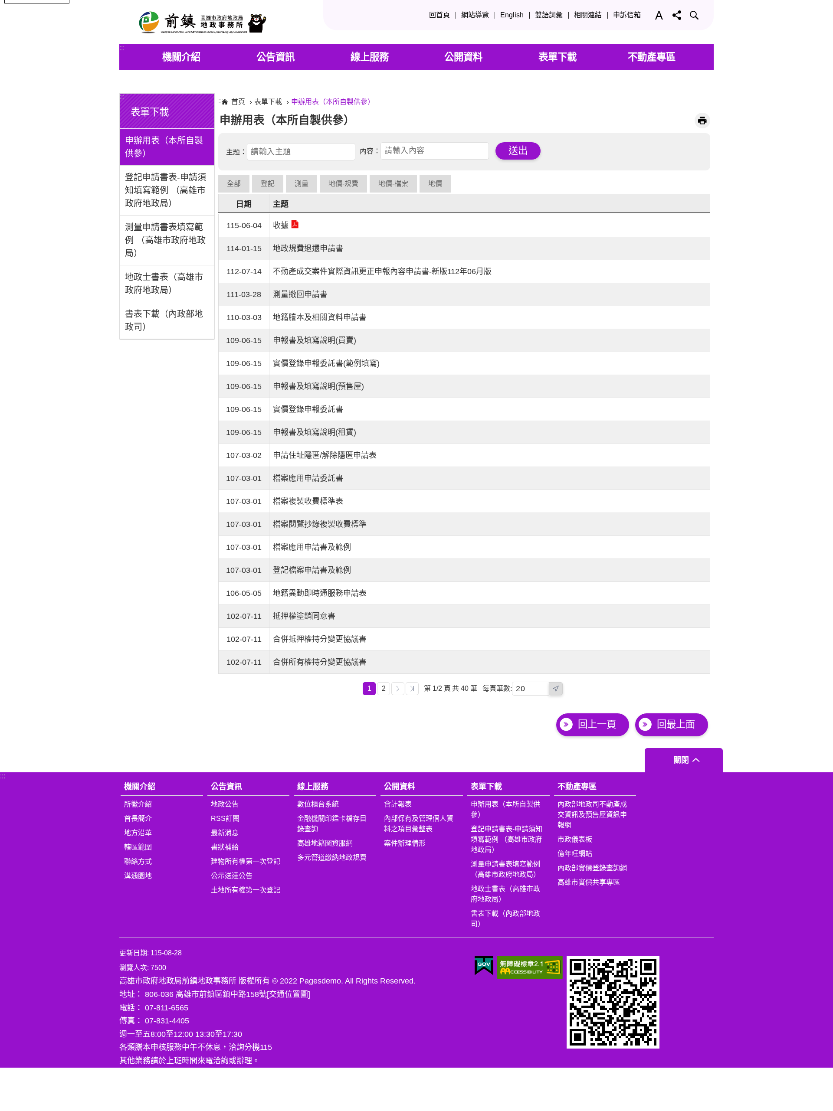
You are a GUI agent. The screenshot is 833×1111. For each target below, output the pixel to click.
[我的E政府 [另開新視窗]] (484, 966)
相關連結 (588, 15)
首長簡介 (138, 818)
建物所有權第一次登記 (245, 861)
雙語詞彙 (549, 15)
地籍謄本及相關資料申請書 (320, 317)
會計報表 (398, 804)
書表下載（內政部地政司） (164, 320)
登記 (268, 183)
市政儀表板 (575, 839)
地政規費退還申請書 (308, 248)
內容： (370, 150)
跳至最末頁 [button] (412, 688)
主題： (236, 152)
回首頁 (439, 15)
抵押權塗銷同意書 (304, 616)
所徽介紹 (138, 804)
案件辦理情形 (405, 843)
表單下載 (557, 57)
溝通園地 (138, 875)
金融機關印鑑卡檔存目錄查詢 (332, 824)
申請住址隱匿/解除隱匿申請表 (325, 455)
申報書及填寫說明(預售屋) (318, 386)
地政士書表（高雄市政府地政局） (164, 283)
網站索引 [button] (694, 15)
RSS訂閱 (225, 818)
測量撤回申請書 (300, 294)
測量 (301, 183)
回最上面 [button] (676, 724)
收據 (281, 225)
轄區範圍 (138, 847)
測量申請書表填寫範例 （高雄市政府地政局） (165, 240)
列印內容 (702, 120)
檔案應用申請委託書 (308, 478)
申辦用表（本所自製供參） (164, 147)
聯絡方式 (138, 861)
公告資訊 (275, 57)
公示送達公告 (232, 875)
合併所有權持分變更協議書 (320, 662)
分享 (676, 15)
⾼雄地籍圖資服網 (325, 843)
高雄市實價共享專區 (589, 882)
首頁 (238, 101)
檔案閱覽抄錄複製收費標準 (320, 524)
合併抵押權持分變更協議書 (320, 639)
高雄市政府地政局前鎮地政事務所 (199, 22)
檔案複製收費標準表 (308, 501)
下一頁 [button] (397, 688)
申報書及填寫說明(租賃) (314, 432)
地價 (435, 183)
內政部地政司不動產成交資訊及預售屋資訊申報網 (592, 815)
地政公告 (225, 804)
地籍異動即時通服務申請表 (320, 593)
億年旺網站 (575, 853)
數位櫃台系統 (318, 804)
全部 (234, 183)
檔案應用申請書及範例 (312, 547)
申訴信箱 (627, 15)
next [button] (556, 688)
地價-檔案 (393, 183)
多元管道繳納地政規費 (332, 857)
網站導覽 (475, 15)
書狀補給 (225, 847)
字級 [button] (657, 15)
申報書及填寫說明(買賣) (314, 340)
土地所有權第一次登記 (245, 890)
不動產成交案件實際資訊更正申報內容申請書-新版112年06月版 (382, 271)
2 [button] (384, 688)
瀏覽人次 (133, 967)
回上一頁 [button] (597, 724)
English (512, 15)
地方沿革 (138, 833)
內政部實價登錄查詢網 (592, 868)
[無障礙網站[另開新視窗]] (530, 967)
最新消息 (225, 833)
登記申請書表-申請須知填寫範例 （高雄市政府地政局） (165, 190)
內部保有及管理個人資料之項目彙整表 (418, 824)
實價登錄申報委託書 (308, 409)
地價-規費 (343, 183)
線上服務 (370, 57)
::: (122, 48)
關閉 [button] (681, 760)
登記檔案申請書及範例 (312, 570)
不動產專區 (652, 57)
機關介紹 (181, 57)
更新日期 (133, 953)
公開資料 (463, 57)
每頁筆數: (497, 688)
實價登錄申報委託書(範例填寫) (326, 363)
